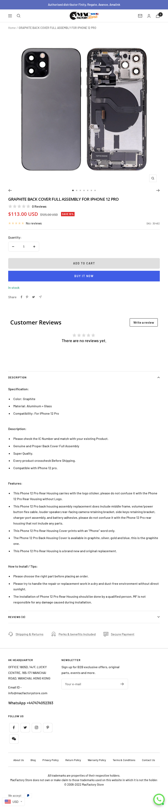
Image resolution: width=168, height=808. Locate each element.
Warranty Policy (97, 760)
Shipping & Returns (29, 634)
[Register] (122, 684)
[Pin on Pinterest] (27, 297)
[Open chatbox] (159, 799)
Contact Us (148, 760)
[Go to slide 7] (95, 190)
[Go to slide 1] (73, 190)
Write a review (143, 322)
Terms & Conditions (124, 760)
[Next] (158, 190)
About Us (18, 760)
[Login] (149, 16)
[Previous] (10, 190)
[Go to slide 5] (87, 190)
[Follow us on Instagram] (36, 727)
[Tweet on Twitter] (33, 297)
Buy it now (84, 276)
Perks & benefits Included (77, 634)
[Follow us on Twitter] (25, 727)
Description (17, 377)
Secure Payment (122, 634)
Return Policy (73, 760)
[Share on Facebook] (21, 297)
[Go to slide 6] (91, 190)
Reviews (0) (16, 617)
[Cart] (158, 16)
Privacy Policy (50, 760)
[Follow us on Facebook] (13, 727)
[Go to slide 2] (76, 190)
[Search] (18, 16)
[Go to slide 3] (80, 190)
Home (12, 28)
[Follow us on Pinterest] (47, 727)
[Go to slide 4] (84, 190)
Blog (33, 760)
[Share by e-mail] (40, 297)
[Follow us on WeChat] (13, 738)
